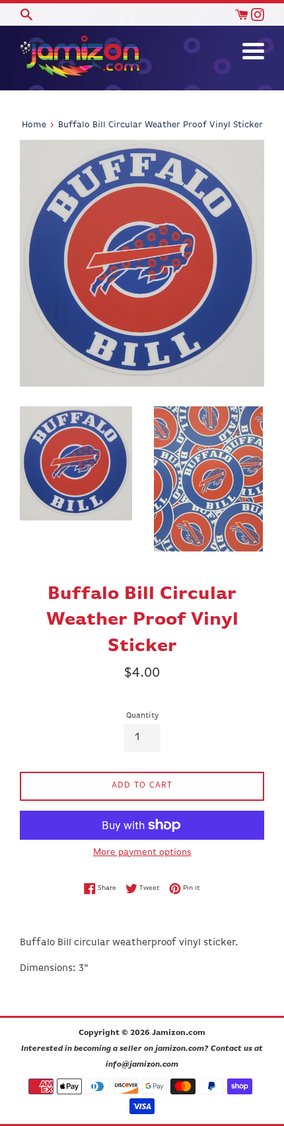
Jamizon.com (178, 1033)
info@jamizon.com (142, 1065)
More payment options (142, 852)
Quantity (142, 716)
